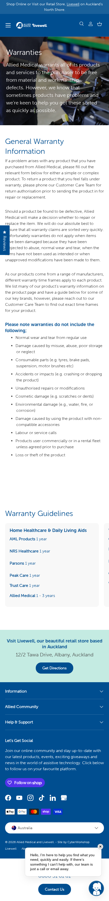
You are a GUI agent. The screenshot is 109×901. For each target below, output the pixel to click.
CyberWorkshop (78, 842)
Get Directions (54, 668)
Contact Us (54, 889)
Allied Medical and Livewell (35, 842)
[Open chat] (96, 888)
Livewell (73, 4)
